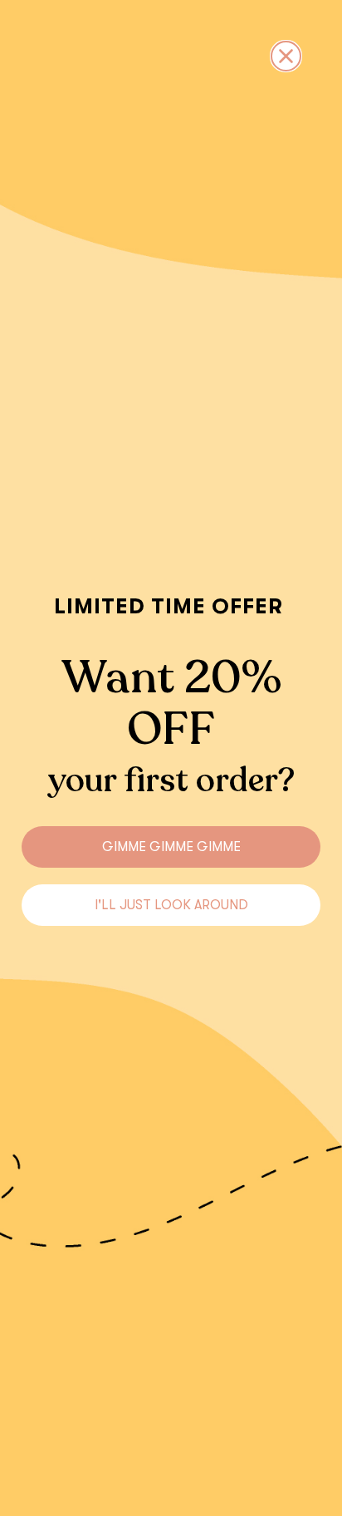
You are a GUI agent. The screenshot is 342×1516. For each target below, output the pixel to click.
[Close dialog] (285, 56)
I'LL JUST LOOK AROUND (171, 905)
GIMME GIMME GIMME (171, 846)
